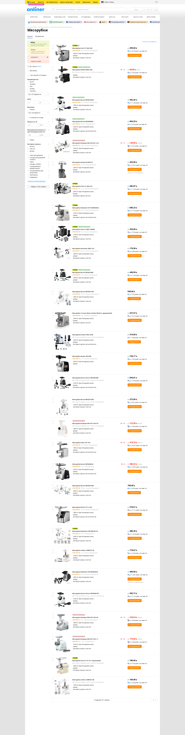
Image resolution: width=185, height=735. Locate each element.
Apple (103, 22)
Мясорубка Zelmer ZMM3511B (83, 550)
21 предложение (134, 431)
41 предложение (134, 579)
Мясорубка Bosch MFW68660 (82, 121)
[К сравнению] (53, 45)
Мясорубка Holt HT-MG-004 (82, 48)
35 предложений (134, 471)
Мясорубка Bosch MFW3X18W (83, 486)
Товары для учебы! (74, 22)
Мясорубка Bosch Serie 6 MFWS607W (85, 593)
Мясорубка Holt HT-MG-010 (82, 186)
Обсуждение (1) (89, 641)
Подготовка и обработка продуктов (61, 27)
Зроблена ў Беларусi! (158, 22)
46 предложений (134, 385)
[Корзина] (156, 9)
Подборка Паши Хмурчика (138, 22)
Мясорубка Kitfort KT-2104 (82, 507)
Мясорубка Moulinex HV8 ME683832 (85, 572)
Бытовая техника (43, 27)
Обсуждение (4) (89, 466)
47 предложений (134, 320)
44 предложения (134, 215)
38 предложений (134, 600)
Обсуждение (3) (89, 533)
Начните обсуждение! (90, 50)
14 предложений (134, 625)
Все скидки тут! (91, 22)
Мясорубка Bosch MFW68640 (82, 464)
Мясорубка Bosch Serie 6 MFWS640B (85, 378)
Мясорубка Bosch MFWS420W (83, 100)
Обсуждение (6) (90, 124)
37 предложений (134, 236)
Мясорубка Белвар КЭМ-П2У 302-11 (85, 639)
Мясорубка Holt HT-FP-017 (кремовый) (86, 660)
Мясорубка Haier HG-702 (81, 442)
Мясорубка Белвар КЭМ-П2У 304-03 (85, 617)
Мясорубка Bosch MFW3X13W (83, 291)
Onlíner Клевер (109, 2)
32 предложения (134, 557)
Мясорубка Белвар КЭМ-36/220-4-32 (85, 143)
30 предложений (134, 363)
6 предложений (134, 668)
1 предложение (134, 298)
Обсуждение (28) (90, 165)
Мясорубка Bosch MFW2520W (83, 399)
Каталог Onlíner (32, 27)
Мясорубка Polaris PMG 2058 (82, 335)
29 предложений (134, 77)
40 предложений (134, 514)
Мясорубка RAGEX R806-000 (82, 70)
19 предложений (134, 256)
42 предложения (134, 279)
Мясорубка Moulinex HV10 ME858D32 (85, 208)
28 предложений (134, 129)
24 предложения (134, 107)
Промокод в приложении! (38, 22)
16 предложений (134, 55)
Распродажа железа (117, 22)
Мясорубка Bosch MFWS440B (82, 272)
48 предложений (134, 169)
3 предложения (134, 342)
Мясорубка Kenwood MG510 (82, 162)
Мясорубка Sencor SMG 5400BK (83, 229)
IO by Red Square (57, 22)
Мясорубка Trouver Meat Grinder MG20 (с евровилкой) (92, 313)
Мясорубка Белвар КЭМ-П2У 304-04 (85, 423)
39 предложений (134, 193)
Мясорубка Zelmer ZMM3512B (83, 680)
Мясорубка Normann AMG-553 (83, 248)
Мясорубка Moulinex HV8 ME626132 (85, 531)
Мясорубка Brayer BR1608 (81, 356)
